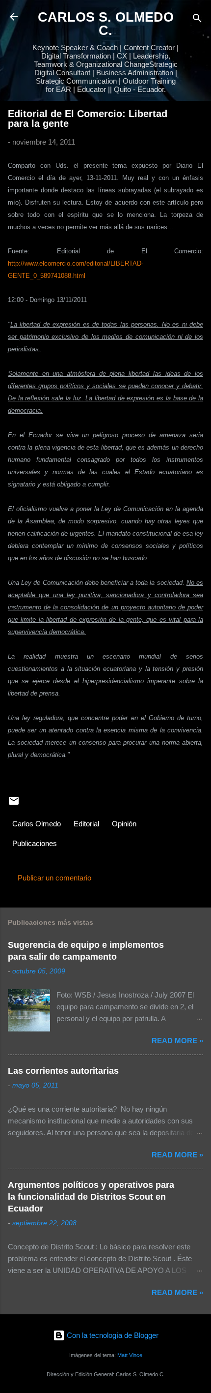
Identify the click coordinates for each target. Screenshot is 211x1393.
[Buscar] (197, 20)
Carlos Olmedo (36, 823)
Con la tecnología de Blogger (111, 1335)
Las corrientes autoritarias (63, 1071)
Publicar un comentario (54, 878)
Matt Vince (129, 1355)
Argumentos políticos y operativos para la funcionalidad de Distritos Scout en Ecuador (91, 1196)
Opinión (124, 823)
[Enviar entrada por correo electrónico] (14, 804)
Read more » (177, 1040)
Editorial (86, 823)
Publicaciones (34, 843)
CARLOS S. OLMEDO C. (106, 24)
